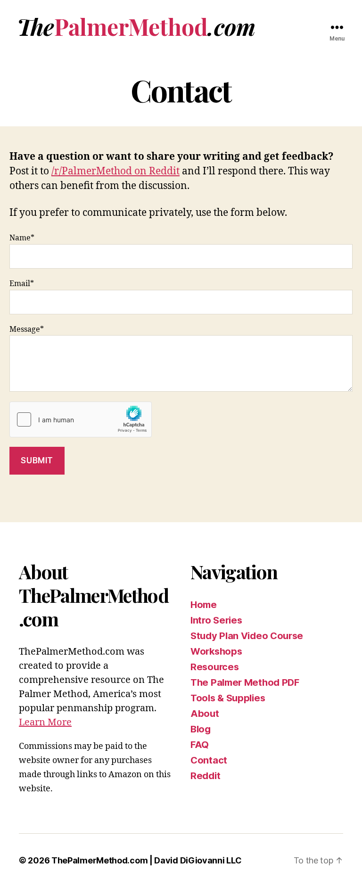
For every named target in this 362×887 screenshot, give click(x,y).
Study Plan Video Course (246, 635)
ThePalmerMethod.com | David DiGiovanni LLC (146, 860)
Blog (200, 729)
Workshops (216, 651)
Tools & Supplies (227, 698)
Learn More (45, 722)
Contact (208, 760)
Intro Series (216, 620)
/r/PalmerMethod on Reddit (115, 171)
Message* (26, 329)
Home (203, 604)
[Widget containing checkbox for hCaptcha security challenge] (80, 419)
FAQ (199, 744)
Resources (214, 667)
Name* (21, 238)
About (204, 713)
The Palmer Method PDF (244, 682)
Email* (21, 283)
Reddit (205, 775)
